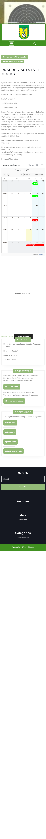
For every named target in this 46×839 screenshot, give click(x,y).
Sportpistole (10, 442)
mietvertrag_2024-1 (7, 336)
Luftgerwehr (10, 422)
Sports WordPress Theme (23, 547)
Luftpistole (10, 432)
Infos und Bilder (12, 387)
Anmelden (23, 520)
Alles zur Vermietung (14, 401)
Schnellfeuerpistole (13, 451)
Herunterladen (23, 336)
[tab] (11, 44)
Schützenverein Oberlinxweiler (14, 57)
